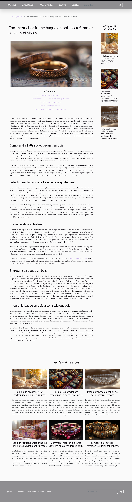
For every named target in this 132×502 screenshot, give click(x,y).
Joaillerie (11, 5)
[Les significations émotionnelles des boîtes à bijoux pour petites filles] (29, 430)
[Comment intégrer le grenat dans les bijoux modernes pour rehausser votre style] (66, 430)
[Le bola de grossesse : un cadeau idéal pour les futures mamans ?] (109, 43)
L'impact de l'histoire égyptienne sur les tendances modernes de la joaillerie (102, 446)
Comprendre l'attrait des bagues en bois (50, 95)
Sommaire (51, 91)
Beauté (62, 5)
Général (76, 5)
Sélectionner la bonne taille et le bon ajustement (50, 98)
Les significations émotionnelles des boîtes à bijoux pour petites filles (29, 446)
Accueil (11, 16)
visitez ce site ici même (77, 258)
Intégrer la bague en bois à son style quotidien (50, 109)
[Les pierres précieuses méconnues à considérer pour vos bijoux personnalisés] (109, 78)
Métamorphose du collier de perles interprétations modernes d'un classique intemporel (109, 133)
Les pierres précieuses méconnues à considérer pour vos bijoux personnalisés (109, 96)
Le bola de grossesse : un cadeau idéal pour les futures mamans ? (109, 60)
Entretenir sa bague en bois (50, 105)
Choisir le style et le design (50, 102)
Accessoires (28, 5)
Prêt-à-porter (46, 5)
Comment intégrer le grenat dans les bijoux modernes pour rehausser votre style (66, 446)
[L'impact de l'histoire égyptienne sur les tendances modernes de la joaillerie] (102, 430)
